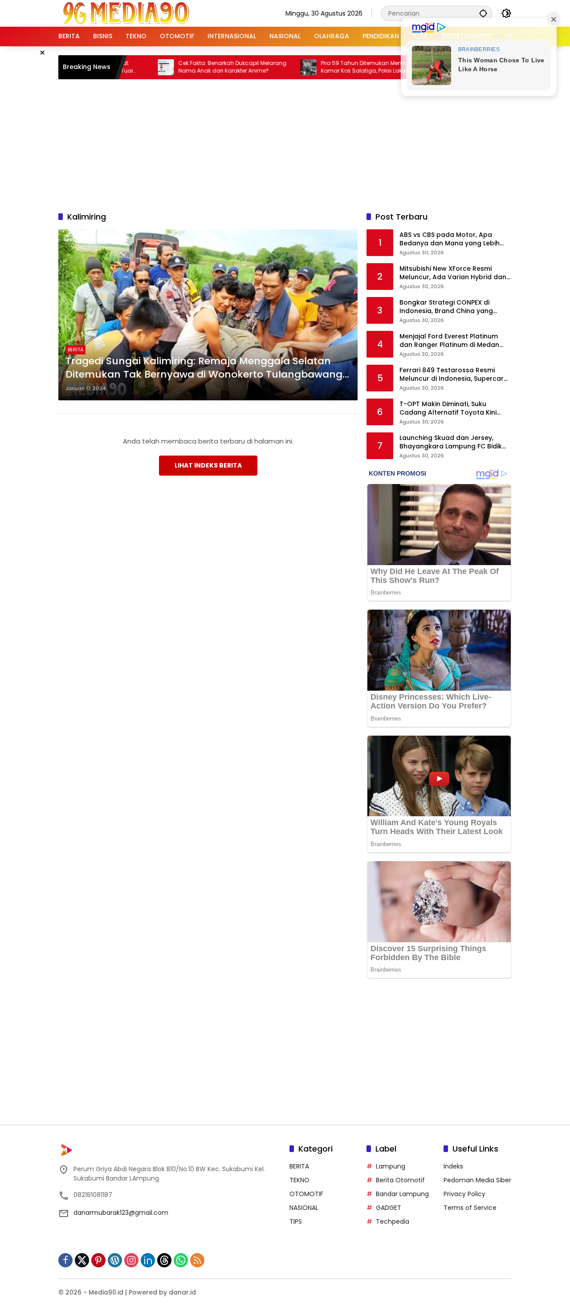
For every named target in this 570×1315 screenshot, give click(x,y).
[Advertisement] (285, 143)
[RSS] (197, 1260)
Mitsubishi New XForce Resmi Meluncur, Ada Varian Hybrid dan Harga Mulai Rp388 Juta (452, 273)
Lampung (390, 1166)
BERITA (75, 349)
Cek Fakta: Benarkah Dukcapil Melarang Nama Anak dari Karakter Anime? (201, 67)
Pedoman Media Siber (477, 1180)
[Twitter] (82, 1260)
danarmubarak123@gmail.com (120, 1212)
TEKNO (299, 1180)
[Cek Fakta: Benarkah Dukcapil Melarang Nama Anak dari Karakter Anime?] (134, 67)
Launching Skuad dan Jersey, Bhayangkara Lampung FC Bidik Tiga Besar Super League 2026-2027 (450, 442)
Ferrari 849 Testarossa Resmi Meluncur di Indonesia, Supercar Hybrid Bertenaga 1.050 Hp (451, 374)
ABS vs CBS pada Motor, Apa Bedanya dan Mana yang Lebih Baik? (449, 239)
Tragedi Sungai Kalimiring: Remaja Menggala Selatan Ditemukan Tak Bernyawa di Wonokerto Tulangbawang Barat (203, 368)
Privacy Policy (464, 1193)
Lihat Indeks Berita (208, 465)
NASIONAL (303, 1207)
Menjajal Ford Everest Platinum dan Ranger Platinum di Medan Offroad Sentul (449, 341)
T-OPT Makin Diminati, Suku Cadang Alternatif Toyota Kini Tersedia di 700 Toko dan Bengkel (454, 408)
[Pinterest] (98, 1260)
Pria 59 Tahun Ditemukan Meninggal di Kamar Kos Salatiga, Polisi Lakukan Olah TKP (343, 67)
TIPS (295, 1221)
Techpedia (392, 1221)
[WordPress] (115, 1260)
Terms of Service (470, 1207)
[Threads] (164, 1260)
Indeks (453, 1166)
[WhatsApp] (181, 1260)
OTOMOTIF (306, 1193)
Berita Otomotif (400, 1180)
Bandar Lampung (402, 1193)
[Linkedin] (148, 1260)
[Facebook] (65, 1260)
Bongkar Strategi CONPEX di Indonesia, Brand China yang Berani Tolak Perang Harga (446, 307)
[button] (483, 13)
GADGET (388, 1207)
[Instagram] (131, 1260)
